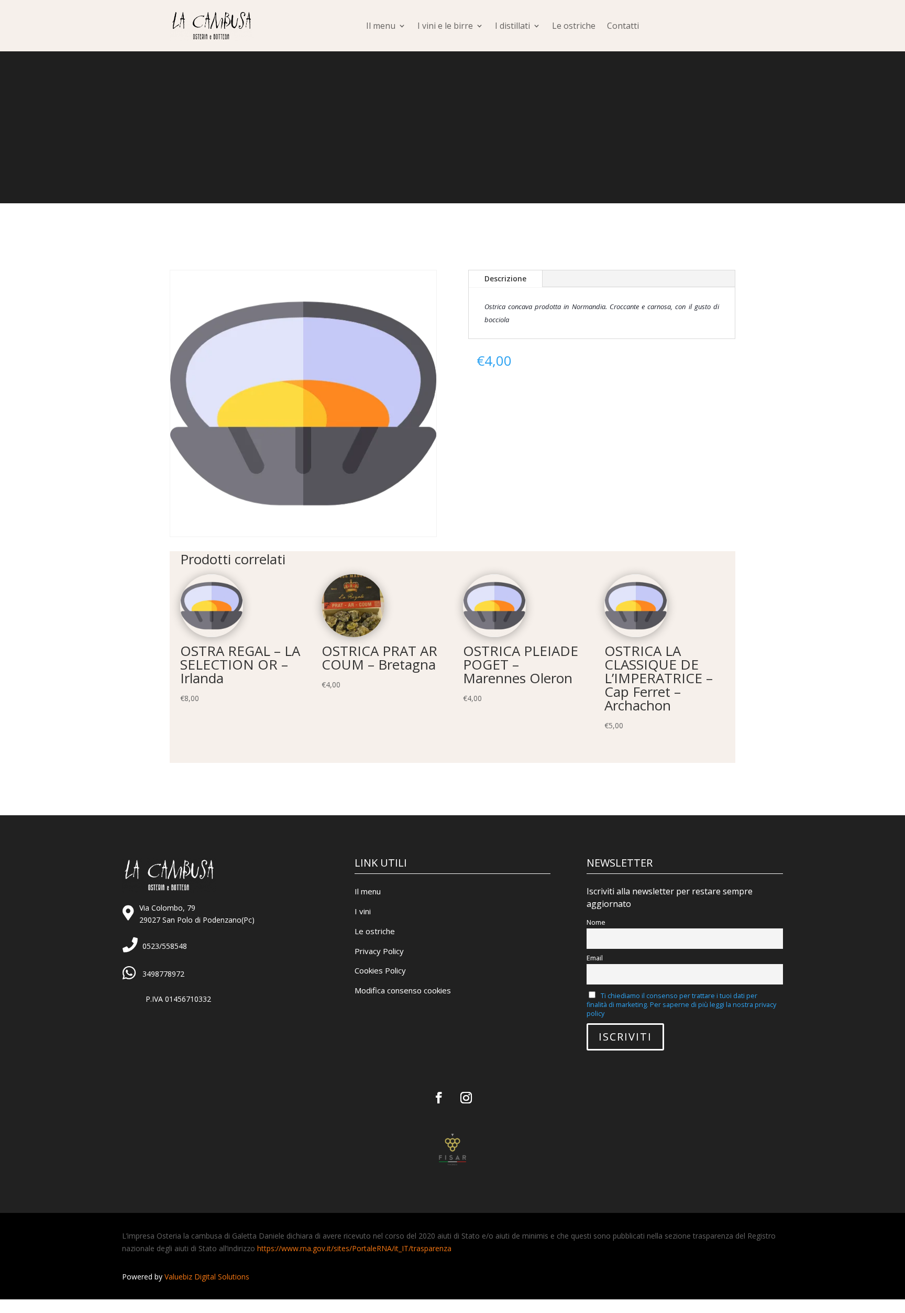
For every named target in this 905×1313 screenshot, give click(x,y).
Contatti (623, 25)
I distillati (512, 25)
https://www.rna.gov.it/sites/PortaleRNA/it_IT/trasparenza (354, 1248)
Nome (596, 922)
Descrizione (505, 278)
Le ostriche (573, 25)
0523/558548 (164, 946)
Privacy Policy (379, 951)
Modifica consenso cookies (403, 990)
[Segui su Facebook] (438, 1097)
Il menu (380, 25)
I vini (363, 911)
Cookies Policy (380, 970)
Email (595, 958)
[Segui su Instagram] (466, 1097)
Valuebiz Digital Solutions (206, 1277)
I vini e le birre (445, 25)
